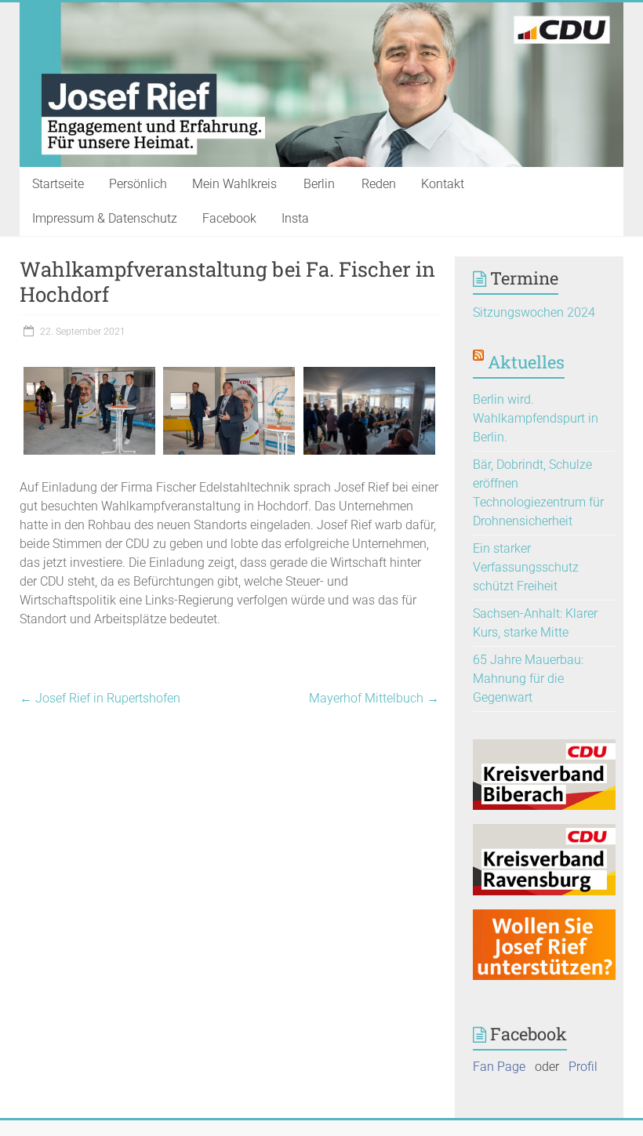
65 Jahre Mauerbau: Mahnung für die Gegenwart (528, 678)
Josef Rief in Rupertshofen (100, 698)
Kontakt (442, 183)
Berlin (319, 183)
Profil (583, 1066)
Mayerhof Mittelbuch (374, 698)
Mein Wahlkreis (234, 183)
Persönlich (138, 183)
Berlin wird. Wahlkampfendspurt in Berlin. (535, 418)
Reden (378, 183)
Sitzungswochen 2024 (534, 312)
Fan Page (499, 1066)
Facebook (229, 218)
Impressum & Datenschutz (104, 218)
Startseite (58, 183)
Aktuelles (526, 361)
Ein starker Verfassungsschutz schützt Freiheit (526, 567)
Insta (295, 218)
